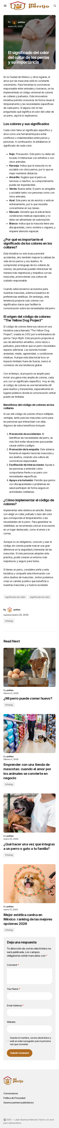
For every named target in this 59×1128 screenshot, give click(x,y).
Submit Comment (19, 1053)
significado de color (40, 597)
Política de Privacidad (14, 1098)
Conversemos (10, 1093)
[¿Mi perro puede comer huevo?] (29, 667)
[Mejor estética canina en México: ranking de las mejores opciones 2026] (29, 883)
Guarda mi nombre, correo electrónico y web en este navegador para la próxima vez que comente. (30, 1041)
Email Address (15, 1005)
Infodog (9, 621)
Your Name (13, 988)
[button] (5, 5)
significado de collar (15, 597)
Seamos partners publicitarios (18, 1102)
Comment (13, 964)
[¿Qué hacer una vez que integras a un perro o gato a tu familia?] (29, 813)
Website (11, 1022)
